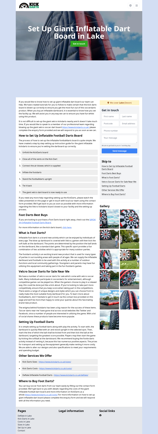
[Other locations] (130, 5)
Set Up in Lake (24, 427)
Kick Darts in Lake (26, 418)
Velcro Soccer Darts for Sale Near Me (119, 181)
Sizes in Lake (24, 424)
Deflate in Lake (25, 415)
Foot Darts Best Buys (111, 173)
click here (66, 227)
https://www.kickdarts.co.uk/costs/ (55, 368)
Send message (120, 151)
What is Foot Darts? (111, 177)
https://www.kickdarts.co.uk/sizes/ (55, 361)
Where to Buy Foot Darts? (114, 194)
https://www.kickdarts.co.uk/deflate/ (71, 375)
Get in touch (79, 43)
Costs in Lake (24, 421)
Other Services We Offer (113, 190)
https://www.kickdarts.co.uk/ (75, 127)
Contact (21, 430)
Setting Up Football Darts (113, 186)
